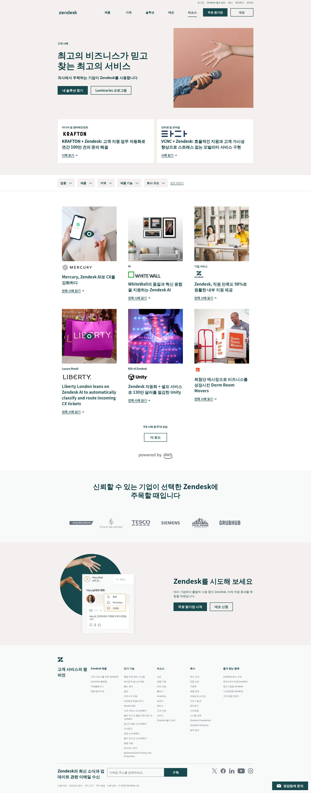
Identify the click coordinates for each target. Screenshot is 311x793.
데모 (171, 12)
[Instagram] (250, 771)
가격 (129, 12)
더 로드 (155, 437)
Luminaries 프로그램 (111, 90)
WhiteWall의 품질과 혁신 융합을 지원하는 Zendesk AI (155, 287)
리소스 (192, 12)
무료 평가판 (215, 12)
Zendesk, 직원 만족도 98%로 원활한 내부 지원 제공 (220, 287)
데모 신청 (221, 606)
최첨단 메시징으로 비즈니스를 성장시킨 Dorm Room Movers (221, 385)
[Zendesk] (60, 665)
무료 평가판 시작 (190, 606)
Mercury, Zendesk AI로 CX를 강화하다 (88, 279)
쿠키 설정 (100, 785)
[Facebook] (223, 771)
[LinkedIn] (232, 771)
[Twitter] (214, 771)
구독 (175, 772)
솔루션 (150, 12)
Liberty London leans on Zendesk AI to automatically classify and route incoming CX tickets (89, 394)
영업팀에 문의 (293, 785)
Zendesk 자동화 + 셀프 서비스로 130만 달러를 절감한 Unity (155, 389)
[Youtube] (241, 771)
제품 (107, 12)
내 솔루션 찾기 (72, 90)
